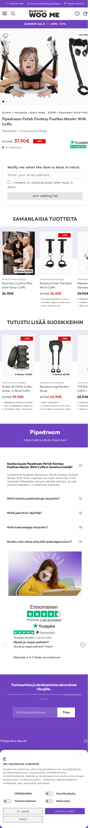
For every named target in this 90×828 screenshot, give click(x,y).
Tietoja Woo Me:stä (13, 741)
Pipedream (9, 131)
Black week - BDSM (43, 112)
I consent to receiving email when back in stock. (40, 185)
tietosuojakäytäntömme (72, 694)
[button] (3, 101)
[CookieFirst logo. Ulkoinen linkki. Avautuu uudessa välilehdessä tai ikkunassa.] (4, 759)
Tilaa (66, 712)
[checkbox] (7, 794)
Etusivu (6, 112)
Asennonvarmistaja (33, 131)
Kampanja (20, 112)
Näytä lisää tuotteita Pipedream (44, 440)
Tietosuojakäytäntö (71, 755)
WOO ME (44, 15)
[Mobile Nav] (4, 14)
